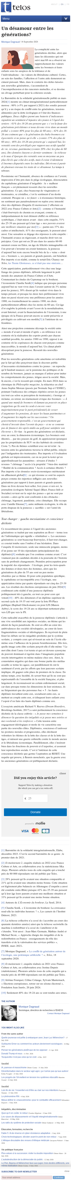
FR (68, 4)
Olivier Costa (32, 1068)
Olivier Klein (58, 1153)
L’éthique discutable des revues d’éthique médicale (25, 1140)
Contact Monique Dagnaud (58, 1013)
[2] (39, 208)
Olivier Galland (47, 1123)
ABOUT (54, 4)
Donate (35, 812)
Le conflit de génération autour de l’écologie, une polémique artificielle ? (33, 952)
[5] (40, 319)
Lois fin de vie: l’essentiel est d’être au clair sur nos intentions (29, 1090)
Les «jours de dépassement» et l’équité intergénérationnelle (29, 1116)
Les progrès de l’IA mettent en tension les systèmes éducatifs (29, 1077)
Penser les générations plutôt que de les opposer (24, 1050)
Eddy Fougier (6, 1074)
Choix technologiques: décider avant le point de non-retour (28, 1137)
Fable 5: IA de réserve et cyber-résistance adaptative (25, 1133)
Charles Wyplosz (34, 1113)
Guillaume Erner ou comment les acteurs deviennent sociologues (31, 1044)
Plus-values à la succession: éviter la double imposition (27, 1153)
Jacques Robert (56, 1140)
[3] (36, 226)
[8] (13, 554)
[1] (8, 101)
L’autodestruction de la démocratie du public (22, 1159)
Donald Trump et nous (11, 1053)
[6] (25, 475)
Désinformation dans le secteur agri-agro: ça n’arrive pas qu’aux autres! (34, 1071)
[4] (32, 283)
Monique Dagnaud (10, 41)
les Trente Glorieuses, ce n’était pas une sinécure (34, 263)
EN (62, 4)
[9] (64, 587)
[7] (25, 504)
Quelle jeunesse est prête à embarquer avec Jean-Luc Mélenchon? (32, 1037)
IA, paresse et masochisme (14, 1067)
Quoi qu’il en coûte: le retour (14, 1113)
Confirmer (58, 1177)
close (62, 773)
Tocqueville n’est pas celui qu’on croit (19, 1057)
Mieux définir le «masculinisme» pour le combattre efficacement (31, 1100)
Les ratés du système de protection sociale (21, 1122)
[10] (10, 597)
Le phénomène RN (10, 1096)
